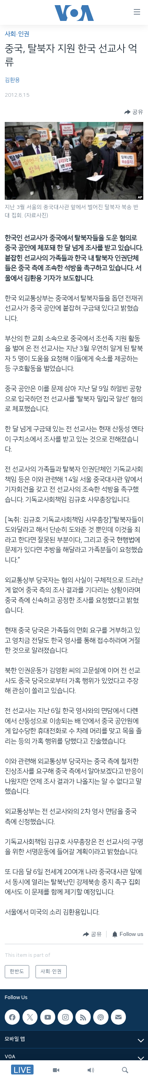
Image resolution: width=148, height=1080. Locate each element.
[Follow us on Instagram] (65, 1017)
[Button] (133, 112)
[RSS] (82, 1017)
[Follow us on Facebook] (12, 1017)
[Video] (56, 1070)
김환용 (12, 80)
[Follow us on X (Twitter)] (29, 1017)
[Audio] (91, 1070)
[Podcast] (100, 1017)
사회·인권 (17, 34)
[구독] (118, 1017)
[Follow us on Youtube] (47, 1017)
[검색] (125, 1070)
